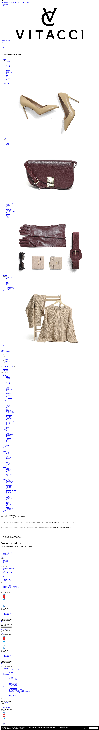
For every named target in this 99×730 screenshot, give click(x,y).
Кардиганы (8, 504)
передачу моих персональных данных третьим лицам (31, 524)
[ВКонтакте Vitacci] (4, 594)
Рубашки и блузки (10, 287)
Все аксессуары (9, 411)
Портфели (8, 473)
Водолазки (8, 279)
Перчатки (8, 214)
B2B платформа (4, 621)
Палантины (8, 212)
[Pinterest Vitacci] (4, 598)
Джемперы (8, 282)
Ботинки (8, 65)
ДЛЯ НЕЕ (3, 351)
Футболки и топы (10, 288)
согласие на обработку (13, 524)
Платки (7, 215)
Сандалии (8, 76)
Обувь (4, 59)
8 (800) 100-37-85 (6, 40)
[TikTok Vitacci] (4, 604)
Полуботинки (9, 72)
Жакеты (8, 283)
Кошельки (8, 210)
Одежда (5, 275)
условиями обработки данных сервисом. (62, 527)
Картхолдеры (9, 205)
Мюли (7, 71)
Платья (7, 286)
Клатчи (7, 140)
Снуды (7, 217)
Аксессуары (6, 200)
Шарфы (7, 218)
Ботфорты (8, 66)
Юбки (7, 289)
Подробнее (85, 728)
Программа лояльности (8, 347)
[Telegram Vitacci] (4, 600)
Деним (7, 281)
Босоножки (8, 62)
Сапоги (7, 77)
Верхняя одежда (9, 278)
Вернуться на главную (6, 548)
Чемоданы (8, 477)
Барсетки (8, 470)
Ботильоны (8, 64)
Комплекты (8, 208)
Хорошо (93, 728)
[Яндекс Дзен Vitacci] (4, 602)
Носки (7, 284)
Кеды (7, 67)
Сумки (4, 138)
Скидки (5, 345)
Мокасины (8, 459)
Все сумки (8, 402)
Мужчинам (5, 5)
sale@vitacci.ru (6, 614)
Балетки (8, 61)
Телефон (15, 517)
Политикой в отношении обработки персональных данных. (62, 522)
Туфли (7, 79)
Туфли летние (9, 81)
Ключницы (8, 206)
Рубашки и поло (9, 508)
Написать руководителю (6, 619)
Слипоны (8, 78)
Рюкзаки (8, 142)
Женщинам (5, 4)
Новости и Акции (7, 564)
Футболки (8, 509)
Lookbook (5, 449)
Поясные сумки (9, 474)
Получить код (4, 519)
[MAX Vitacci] (4, 606)
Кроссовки (8, 69)
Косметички (9, 209)
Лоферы (8, 70)
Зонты (7, 204)
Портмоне (8, 492)
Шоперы (8, 144)
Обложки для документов (12, 488)
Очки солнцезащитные (11, 211)
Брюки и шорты (9, 277)
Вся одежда (8, 432)
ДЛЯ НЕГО (8, 351)
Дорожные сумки (10, 471)
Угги (7, 82)
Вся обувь (8, 377)
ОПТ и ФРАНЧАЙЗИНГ (24, 2)
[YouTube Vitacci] (4, 596)
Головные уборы (10, 203)
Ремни (7, 216)
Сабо (7, 75)
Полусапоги (9, 73)
